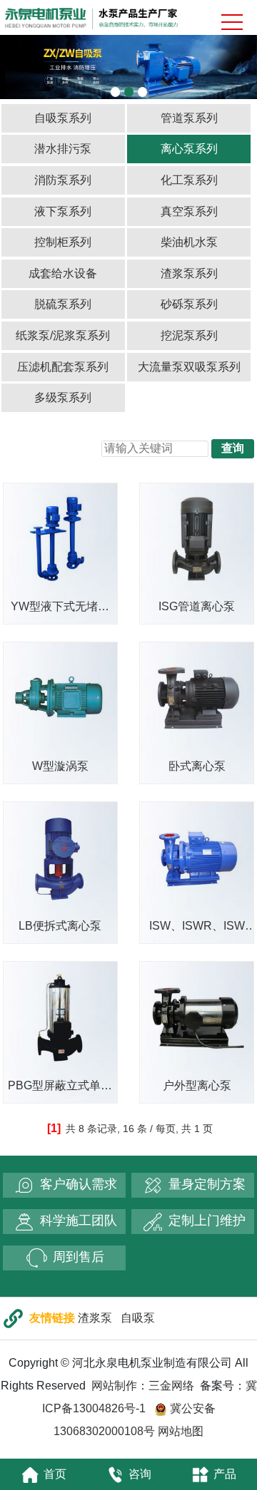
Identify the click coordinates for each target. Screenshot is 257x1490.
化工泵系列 (189, 180)
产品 (224, 1474)
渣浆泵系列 (189, 273)
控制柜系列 (62, 242)
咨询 (139, 1474)
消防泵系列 (62, 180)
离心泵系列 (189, 149)
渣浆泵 (95, 1318)
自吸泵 (138, 1318)
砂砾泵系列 (189, 304)
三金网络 (171, 1385)
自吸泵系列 (62, 118)
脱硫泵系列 (62, 304)
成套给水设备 (63, 273)
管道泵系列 (189, 118)
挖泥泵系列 (189, 335)
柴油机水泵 (189, 242)
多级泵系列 (62, 397)
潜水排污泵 (62, 149)
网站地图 (180, 1431)
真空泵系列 (189, 211)
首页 (55, 1474)
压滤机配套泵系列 (63, 367)
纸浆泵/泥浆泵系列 (63, 335)
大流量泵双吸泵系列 (189, 367)
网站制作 (114, 1385)
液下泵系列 (62, 211)
